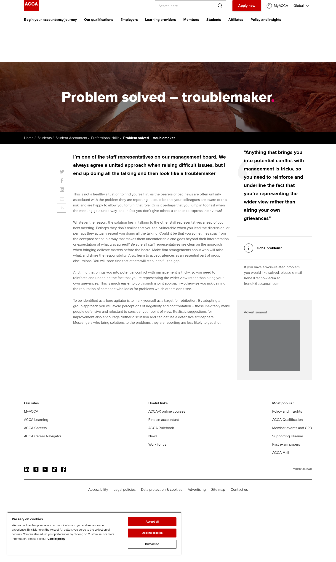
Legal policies (125, 489)
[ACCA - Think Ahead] (31, 10)
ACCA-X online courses (166, 411)
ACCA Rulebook (161, 428)
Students (213, 19)
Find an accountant (163, 419)
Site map (218, 489)
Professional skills (105, 138)
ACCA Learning (36, 419)
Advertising (197, 489)
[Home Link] (302, 469)
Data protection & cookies (161, 489)
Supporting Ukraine (287, 436)
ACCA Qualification (287, 419)
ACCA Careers (35, 428)
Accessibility (98, 489)
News (152, 436)
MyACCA (31, 411)
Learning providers (160, 19)
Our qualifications (98, 19)
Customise (152, 544)
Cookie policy (56, 539)
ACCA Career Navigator (42, 436)
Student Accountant (71, 138)
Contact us (239, 489)
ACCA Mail (280, 452)
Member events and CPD (292, 428)
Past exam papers (286, 444)
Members (191, 19)
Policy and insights (266, 19)
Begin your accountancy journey (50, 19)
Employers (129, 19)
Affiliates (235, 19)
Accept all (152, 522)
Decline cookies (152, 533)
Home (29, 138)
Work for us (157, 444)
